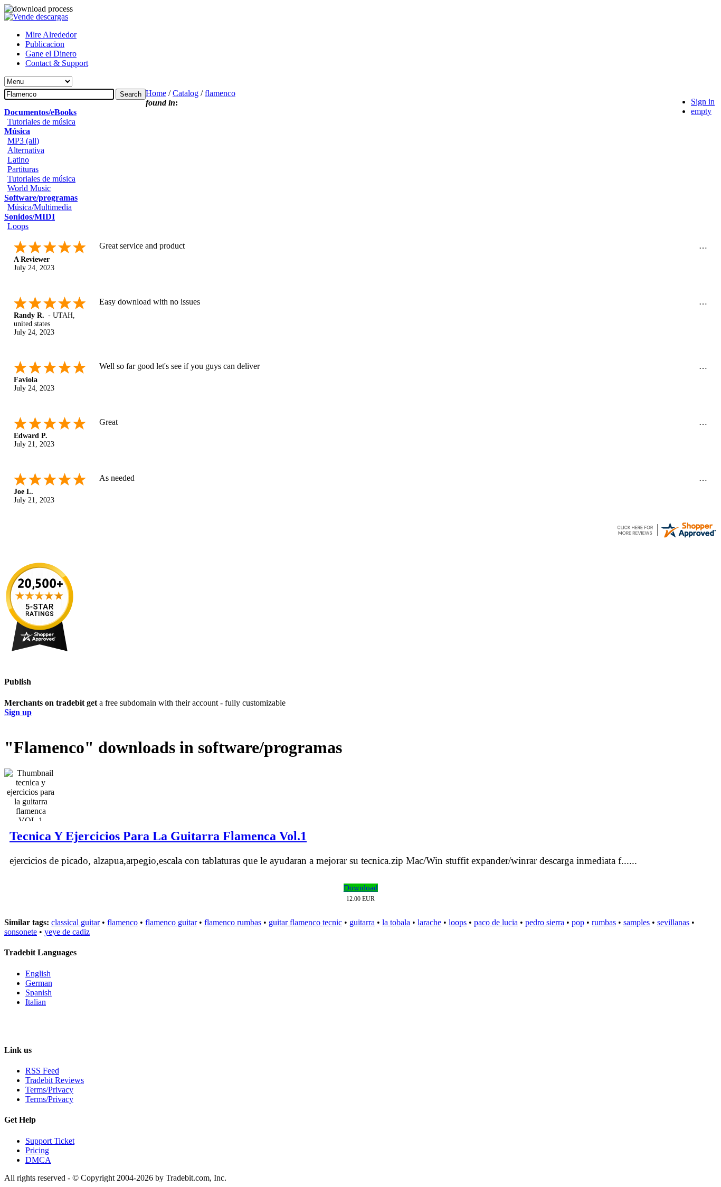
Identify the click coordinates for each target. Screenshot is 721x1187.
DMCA (38, 1159)
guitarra (362, 922)
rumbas (604, 922)
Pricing (37, 1150)
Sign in (703, 101)
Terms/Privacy (49, 1089)
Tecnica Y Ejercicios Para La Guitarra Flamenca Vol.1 (158, 836)
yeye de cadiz (67, 931)
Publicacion (44, 44)
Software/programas (41, 197)
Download (361, 888)
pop (578, 922)
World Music (29, 188)
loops (458, 922)
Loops (18, 226)
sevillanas (673, 922)
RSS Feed (42, 1070)
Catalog (185, 93)
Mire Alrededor (51, 34)
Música (17, 131)
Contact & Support (56, 63)
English (38, 973)
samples (636, 922)
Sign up (18, 712)
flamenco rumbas (232, 922)
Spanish (38, 992)
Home (156, 93)
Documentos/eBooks (40, 112)
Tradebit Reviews (54, 1080)
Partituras (23, 169)
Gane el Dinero (51, 53)
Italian (35, 1002)
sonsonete (20, 931)
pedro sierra (544, 922)
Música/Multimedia (39, 207)
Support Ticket (49, 1140)
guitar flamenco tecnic (305, 922)
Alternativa (25, 150)
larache (429, 922)
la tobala (396, 922)
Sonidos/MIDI (29, 216)
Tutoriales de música (41, 121)
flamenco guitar (171, 922)
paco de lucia (496, 922)
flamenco (220, 93)
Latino (18, 159)
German (38, 983)
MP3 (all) (23, 140)
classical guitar (75, 922)
